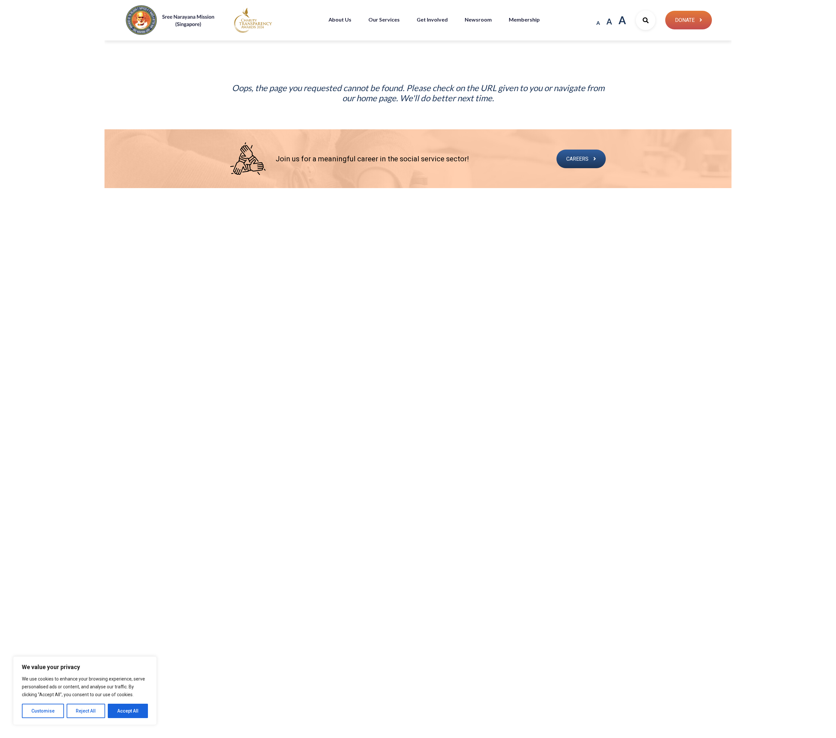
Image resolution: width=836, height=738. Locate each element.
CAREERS (577, 159)
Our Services (384, 19)
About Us (340, 19)
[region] (85, 690)
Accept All (127, 711)
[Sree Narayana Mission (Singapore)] (253, 20)
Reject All (86, 711)
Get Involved (432, 19)
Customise (43, 711)
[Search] (645, 20)
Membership (524, 19)
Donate (685, 20)
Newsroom (478, 19)
